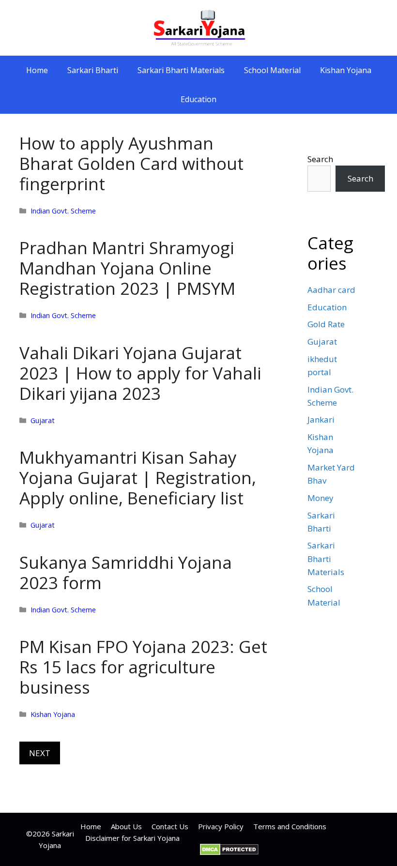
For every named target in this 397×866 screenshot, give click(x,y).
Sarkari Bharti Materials (181, 70)
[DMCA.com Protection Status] (229, 852)
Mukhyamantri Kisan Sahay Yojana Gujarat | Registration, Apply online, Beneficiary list (137, 477)
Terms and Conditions (289, 826)
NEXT (39, 753)
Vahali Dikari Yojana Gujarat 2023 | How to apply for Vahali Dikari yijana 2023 (140, 373)
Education (198, 99)
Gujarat (43, 420)
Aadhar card (331, 289)
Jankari (321, 419)
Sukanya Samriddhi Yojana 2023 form (125, 572)
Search (320, 159)
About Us (126, 826)
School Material (272, 70)
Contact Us (170, 826)
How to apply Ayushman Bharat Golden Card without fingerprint (131, 163)
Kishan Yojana (345, 70)
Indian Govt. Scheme (63, 210)
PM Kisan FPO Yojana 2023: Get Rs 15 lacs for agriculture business (143, 667)
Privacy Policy (221, 826)
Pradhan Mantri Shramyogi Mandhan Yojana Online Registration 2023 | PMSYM (127, 268)
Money (320, 497)
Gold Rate (326, 324)
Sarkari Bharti (92, 70)
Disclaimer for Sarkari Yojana (132, 838)
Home (37, 70)
